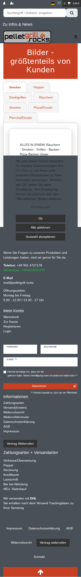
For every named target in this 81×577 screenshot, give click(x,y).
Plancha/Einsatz (20, 117)
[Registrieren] (12, 3)
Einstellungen (40, 207)
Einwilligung (24, 170)
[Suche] (72, 13)
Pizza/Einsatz (43, 107)
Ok (40, 218)
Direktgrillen (17, 97)
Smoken (15, 107)
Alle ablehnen (40, 227)
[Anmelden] (5, 3)
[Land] (53, 3)
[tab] (15, 87)
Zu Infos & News (17, 24)
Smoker (15, 87)
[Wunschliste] (59, 3)
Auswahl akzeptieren (40, 236)
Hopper (39, 87)
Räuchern (46, 97)
